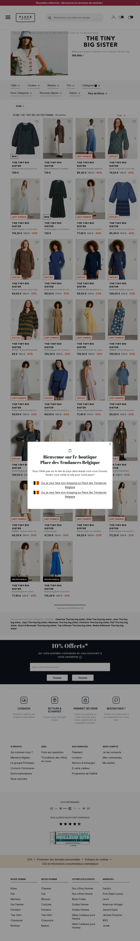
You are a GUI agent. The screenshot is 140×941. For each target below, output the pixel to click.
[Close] (110, 444)
